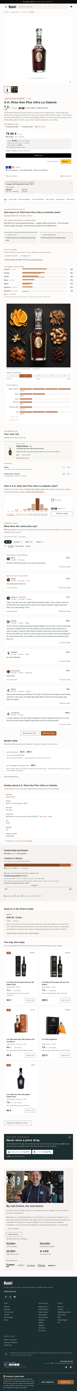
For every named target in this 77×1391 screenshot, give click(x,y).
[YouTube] (14, 1297)
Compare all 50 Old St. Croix (18, 1123)
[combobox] (43, 7)
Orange (6, 273)
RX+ (59, 1322)
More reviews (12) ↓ (30, 733)
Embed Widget (62, 1320)
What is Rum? (42, 1307)
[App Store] (66, 1367)
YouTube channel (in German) (17, 1239)
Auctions (6, 1314)
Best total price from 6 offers (17, 147)
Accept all (65, 1382)
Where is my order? (10, 1340)
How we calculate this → (11, 776)
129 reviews (17, 1047)
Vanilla (6, 276)
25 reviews (17, 990)
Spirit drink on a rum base (14, 98)
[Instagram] (10, 1297)
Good (14, 108)
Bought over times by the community (18, 151)
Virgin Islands (10, 797)
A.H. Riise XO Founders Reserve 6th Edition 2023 (20, 983)
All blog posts (42, 1314)
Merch (6, 1320)
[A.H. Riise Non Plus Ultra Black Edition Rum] (21, 1078)
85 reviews (52, 1047)
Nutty (9, 280)
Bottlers (40, 1322)
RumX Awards (8, 1317)
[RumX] (13, 6)
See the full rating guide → (36, 492)
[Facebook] (6, 1297)
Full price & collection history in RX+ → (17, 883)
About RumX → (14, 1234)
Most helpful (19, 546)
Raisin (6, 283)
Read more (10, 639)
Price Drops (42, 1330)
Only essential (47, 1382)
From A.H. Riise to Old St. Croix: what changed (23, 933)
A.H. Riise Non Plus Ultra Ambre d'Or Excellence (20, 1040)
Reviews (60, 1309)
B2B (59, 1317)
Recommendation (24, 199)
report (50, 816)
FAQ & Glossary (43, 1309)
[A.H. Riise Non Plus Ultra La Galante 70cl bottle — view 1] (7, 89)
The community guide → (35, 260)
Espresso (10, 287)
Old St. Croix (10, 803)
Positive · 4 (18, 542)
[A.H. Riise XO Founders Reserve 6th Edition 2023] (21, 966)
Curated (11, 546)
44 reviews (52, 990)
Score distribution (38, 199)
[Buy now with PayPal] (66, 161)
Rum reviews (50, 199)
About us (60, 1307)
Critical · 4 (39, 542)
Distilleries (41, 1320)
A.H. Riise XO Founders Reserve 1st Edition (55, 983)
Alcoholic (11, 291)
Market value (60, 199)
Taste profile (13, 199)
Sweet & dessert (11, 256)
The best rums (8, 1312)
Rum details (70, 199)
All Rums (7, 1307)
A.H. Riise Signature (49, 1039)
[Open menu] (6, 7)
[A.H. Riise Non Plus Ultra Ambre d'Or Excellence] (21, 1023)
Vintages (41, 1325)
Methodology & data (64, 1312)
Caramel (10, 269)
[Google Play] (71, 1367)
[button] (38, 50)
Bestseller (7, 1309)
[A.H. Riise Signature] (56, 1023)
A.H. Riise (9, 810)
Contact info (8, 1345)
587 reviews (17, 1102)
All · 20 (8, 542)
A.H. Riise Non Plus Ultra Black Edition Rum (18, 1096)
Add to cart (38, 155)
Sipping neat (25, 256)
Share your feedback (10, 1342)
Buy (5, 199)
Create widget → (28, 841)
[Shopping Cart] (71, 7)
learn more (43, 816)
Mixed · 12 (28, 542)
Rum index (41, 1328)
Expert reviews (43, 1312)
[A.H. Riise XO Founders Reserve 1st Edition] (56, 966)
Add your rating (62, 513)
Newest (28, 546)
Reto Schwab (15, 670)
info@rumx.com (10, 1291)
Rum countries (43, 1317)
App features (62, 1314)
